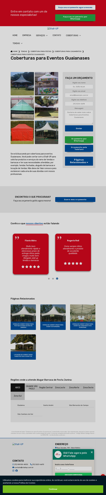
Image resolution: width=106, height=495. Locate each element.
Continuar (53, 489)
